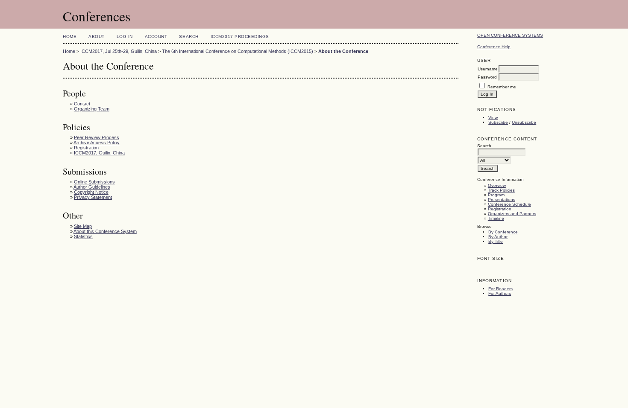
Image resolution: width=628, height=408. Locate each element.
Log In (125, 36)
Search (188, 36)
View (493, 117)
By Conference (503, 232)
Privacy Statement (93, 197)
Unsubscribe (524, 122)
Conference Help (494, 46)
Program (496, 194)
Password (487, 77)
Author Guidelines (91, 186)
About (96, 36)
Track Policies (501, 190)
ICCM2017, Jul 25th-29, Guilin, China (118, 51)
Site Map (83, 226)
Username (488, 69)
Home (69, 36)
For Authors (499, 293)
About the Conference (343, 51)
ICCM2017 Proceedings (240, 36)
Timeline (496, 218)
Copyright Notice (91, 192)
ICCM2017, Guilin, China (99, 152)
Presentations (501, 199)
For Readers (500, 288)
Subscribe (498, 122)
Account (156, 36)
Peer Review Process (96, 137)
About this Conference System (105, 231)
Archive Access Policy (96, 142)
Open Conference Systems (510, 35)
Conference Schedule (509, 204)
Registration (499, 209)
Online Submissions (94, 181)
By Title (495, 241)
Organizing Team (91, 108)
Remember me (501, 87)
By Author (498, 236)
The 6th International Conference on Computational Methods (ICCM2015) (237, 51)
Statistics (83, 236)
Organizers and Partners (512, 213)
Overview (497, 185)
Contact (82, 103)
